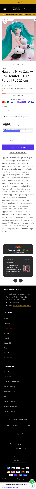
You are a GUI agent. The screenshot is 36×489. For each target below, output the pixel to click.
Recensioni (8, 358)
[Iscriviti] (29, 425)
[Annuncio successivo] (32, 2)
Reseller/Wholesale (10, 406)
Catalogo (7, 323)
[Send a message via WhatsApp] (32, 482)
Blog (5, 348)
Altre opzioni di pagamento (18, 152)
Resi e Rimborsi (9, 391)
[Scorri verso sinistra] (13, 65)
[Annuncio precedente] (4, 2)
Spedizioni (7, 396)
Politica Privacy (9, 387)
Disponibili (8, 343)
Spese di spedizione (16, 88)
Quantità (4, 106)
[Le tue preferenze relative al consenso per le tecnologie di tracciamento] (32, 485)
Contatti (7, 353)
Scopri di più (25, 117)
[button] (4, 8)
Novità (6, 333)
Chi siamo (7, 377)
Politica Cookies (10, 401)
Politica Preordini (10, 411)
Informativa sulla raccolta (10, 487)
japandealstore (11, 479)
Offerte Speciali (10, 328)
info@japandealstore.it (22, 305)
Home (6, 318)
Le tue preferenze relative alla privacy (17, 484)
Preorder (7, 338)
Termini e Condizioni (11, 382)
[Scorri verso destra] (23, 65)
